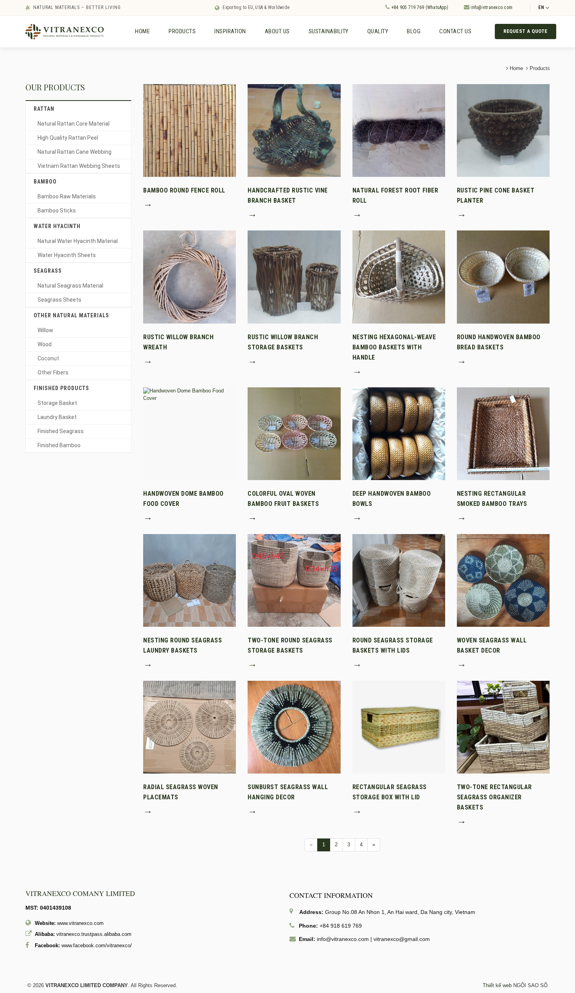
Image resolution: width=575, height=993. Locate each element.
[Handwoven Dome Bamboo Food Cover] (189, 394)
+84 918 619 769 (341, 926)
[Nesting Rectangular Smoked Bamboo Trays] (503, 433)
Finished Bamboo (59, 445)
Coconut (48, 358)
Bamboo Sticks (57, 210)
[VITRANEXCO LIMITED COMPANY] (64, 31)
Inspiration (230, 31)
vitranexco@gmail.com (402, 939)
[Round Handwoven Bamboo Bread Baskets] (503, 276)
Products (182, 31)
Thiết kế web (497, 985)
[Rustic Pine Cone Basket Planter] (503, 130)
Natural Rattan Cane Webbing (74, 152)
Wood (45, 344)
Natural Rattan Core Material (74, 124)
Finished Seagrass (61, 431)
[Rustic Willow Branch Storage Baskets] (294, 276)
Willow (45, 330)
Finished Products (61, 388)
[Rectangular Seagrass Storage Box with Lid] (398, 727)
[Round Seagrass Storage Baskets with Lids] (398, 580)
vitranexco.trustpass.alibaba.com (93, 934)
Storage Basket (57, 403)
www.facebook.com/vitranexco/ (96, 945)
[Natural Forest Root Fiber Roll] (398, 130)
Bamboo (45, 181)
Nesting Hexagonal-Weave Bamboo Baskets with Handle (394, 347)
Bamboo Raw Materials (67, 196)
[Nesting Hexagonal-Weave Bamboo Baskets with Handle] (398, 276)
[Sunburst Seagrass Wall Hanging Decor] (294, 727)
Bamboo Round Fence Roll (184, 190)
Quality (377, 31)
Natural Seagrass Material (70, 285)
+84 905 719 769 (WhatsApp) (419, 7)
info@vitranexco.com (490, 7)
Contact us (455, 31)
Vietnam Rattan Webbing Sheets (79, 166)
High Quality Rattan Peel (68, 138)
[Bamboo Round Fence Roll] (189, 130)
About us (277, 31)
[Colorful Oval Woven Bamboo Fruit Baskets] (294, 433)
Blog (413, 31)
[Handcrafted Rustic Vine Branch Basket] (294, 130)
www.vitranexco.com (80, 923)
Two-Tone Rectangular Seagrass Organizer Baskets (494, 797)
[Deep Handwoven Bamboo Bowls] (398, 433)
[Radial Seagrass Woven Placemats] (189, 727)
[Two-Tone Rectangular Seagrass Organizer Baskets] (503, 727)
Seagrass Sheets (59, 300)
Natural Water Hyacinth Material (78, 241)
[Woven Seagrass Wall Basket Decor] (503, 580)
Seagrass (48, 271)
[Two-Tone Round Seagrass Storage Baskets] (294, 580)
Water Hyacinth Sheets (67, 255)
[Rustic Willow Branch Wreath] (189, 276)
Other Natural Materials (71, 315)
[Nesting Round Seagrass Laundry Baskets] (189, 580)
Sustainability (329, 31)
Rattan (44, 109)
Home (142, 31)
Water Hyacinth (57, 226)
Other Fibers (53, 372)
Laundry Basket (57, 417)
